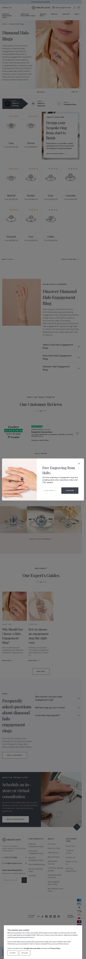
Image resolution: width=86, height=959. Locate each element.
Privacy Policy (55, 948)
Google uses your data (32, 948)
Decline (25, 953)
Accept (13, 953)
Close (79, 463)
